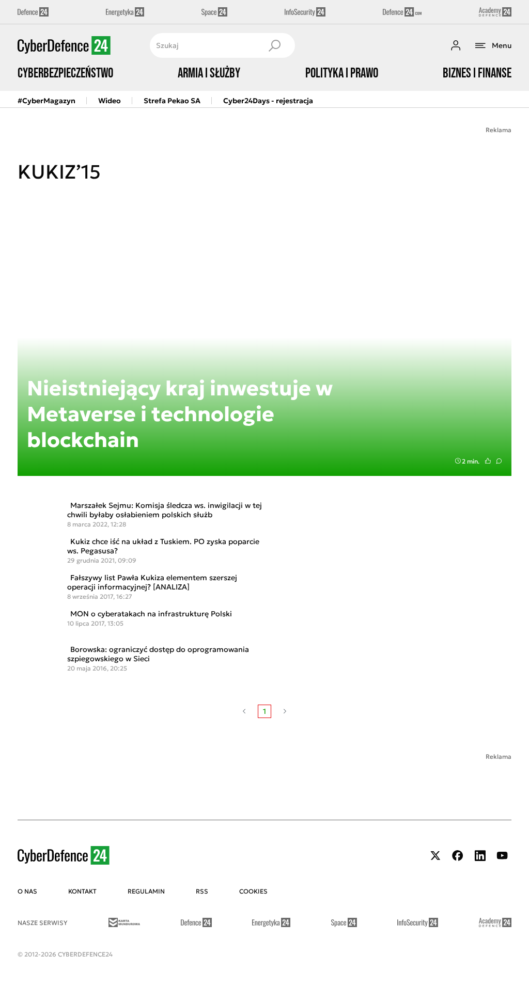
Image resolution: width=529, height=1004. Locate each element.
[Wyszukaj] (274, 45)
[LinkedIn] (480, 855)
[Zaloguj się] (455, 45)
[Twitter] (435, 855)
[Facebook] (457, 855)
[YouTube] (502, 855)
